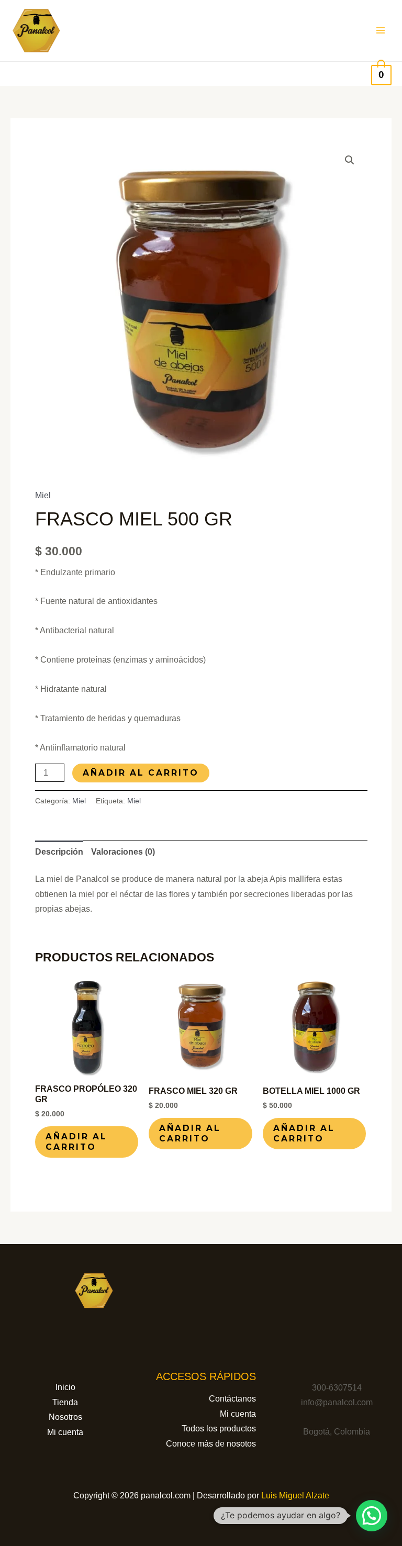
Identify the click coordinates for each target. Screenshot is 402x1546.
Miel (43, 495)
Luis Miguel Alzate (295, 1495)
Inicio (65, 1387)
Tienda (65, 1402)
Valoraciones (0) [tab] (123, 851)
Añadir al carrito (141, 773)
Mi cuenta (65, 1432)
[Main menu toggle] (381, 30)
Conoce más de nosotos (211, 1443)
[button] (349, 160)
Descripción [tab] (59, 851)
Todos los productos (219, 1428)
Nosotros (65, 1417)
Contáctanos (232, 1398)
